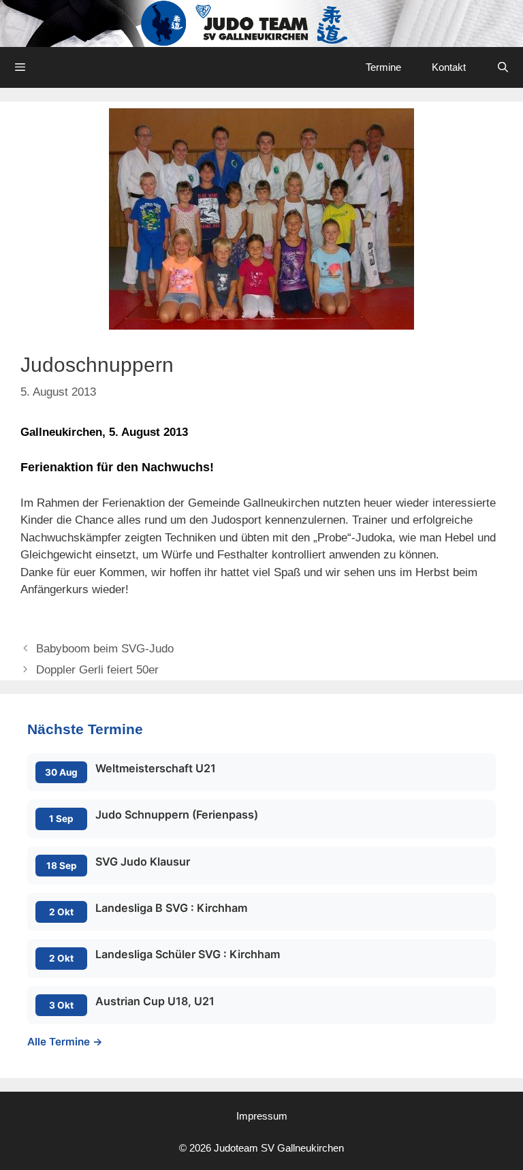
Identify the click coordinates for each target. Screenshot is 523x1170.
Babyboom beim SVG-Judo (105, 648)
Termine (383, 67)
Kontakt (449, 67)
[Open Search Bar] (503, 67)
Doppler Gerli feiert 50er (97, 669)
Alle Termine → (65, 1041)
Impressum (261, 1116)
